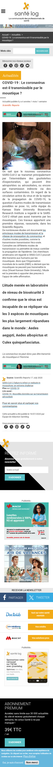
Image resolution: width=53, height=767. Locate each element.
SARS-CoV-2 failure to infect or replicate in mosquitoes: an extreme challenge (21, 384)
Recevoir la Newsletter (26, 590)
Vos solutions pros (40, 638)
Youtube (28, 426)
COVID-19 (14, 388)
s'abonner (15, 742)
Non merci (32, 762)
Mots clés (6, 50)
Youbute (27, 65)
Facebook (5, 65)
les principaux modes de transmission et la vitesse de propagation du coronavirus (24, 233)
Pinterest (16, 65)
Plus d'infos (29, 756)
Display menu (3, 11)
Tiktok (22, 65)
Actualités (16, 35)
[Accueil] (26, 6)
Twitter (11, 65)
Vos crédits (40, 627)
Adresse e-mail (13, 465)
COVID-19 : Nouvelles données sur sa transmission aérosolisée (25, 395)
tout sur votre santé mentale (40, 614)
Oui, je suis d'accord (13, 762)
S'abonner (15, 477)
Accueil (5, 35)
